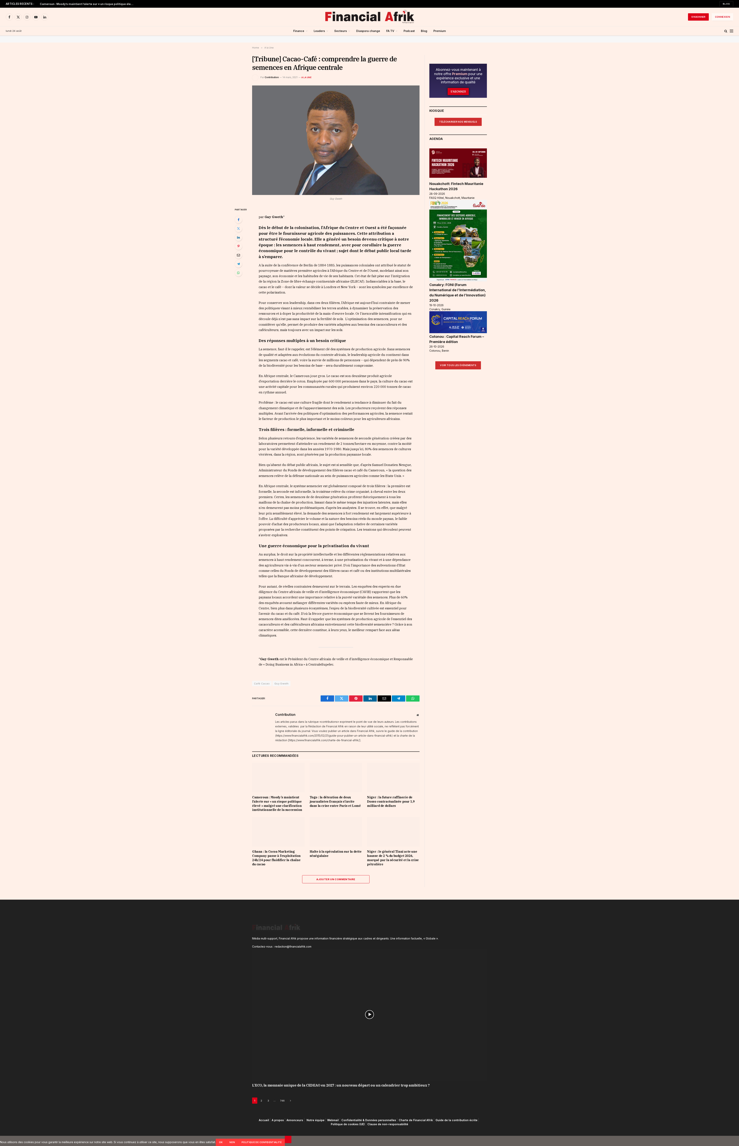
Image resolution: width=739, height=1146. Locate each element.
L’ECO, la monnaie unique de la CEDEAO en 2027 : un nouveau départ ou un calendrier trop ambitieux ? (341, 1085)
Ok (221, 1142)
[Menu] (731, 31)
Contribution (272, 77)
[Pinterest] (238, 246)
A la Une (306, 77)
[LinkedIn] (238, 237)
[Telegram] (238, 264)
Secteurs (340, 31)
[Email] (238, 255)
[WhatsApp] (238, 272)
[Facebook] (238, 219)
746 (282, 1100)
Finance (298, 31)
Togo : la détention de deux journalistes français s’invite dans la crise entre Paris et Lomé (335, 801)
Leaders (319, 31)
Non (232, 1142)
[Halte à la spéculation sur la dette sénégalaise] (336, 832)
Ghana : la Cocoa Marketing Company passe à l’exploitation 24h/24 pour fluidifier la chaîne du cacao (276, 858)
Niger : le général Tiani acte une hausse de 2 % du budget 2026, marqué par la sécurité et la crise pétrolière (393, 858)
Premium (439, 31)
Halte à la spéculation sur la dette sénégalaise (336, 854)
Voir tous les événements (458, 365)
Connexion (722, 16)
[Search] (726, 31)
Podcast (409, 31)
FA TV (390, 31)
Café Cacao (262, 683)
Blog (726, 4)
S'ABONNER (698, 16)
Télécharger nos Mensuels (458, 121)
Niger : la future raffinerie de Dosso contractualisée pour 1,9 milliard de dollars (391, 801)
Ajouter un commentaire (335, 879)
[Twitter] (238, 228)
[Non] (288, 1139)
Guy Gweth (281, 683)
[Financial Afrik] (369, 17)
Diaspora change (368, 31)
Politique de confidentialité (262, 1142)
